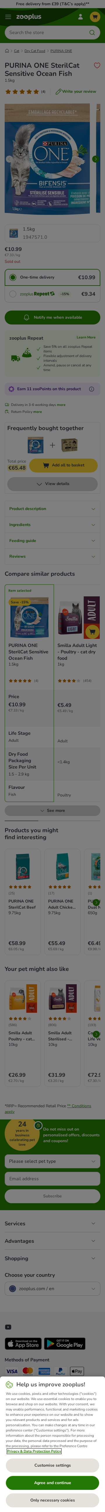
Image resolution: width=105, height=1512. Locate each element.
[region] (52, 1444)
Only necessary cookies (52, 1500)
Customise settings (52, 1465)
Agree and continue (52, 1483)
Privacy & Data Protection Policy (34, 1451)
